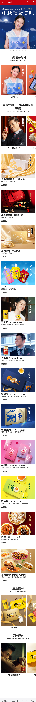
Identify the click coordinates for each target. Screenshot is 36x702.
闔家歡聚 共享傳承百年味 (9, 539)
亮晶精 (12, 501)
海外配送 (24, 700)
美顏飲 (13, 465)
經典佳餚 (13, 537)
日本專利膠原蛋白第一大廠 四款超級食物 (15, 468)
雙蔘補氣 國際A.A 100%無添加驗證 (13, 360)
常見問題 (18, 700)
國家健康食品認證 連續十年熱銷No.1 (13, 325)
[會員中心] (33, 2)
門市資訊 (11, 700)
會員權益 (31, 700)
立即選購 (4, 185)
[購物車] (30, 2)
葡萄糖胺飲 (13, 429)
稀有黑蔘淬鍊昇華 (7, 217)
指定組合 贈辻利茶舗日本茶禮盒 (18, 61)
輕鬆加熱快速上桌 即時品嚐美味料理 (13, 577)
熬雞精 (13, 322)
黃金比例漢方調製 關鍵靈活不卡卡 (12, 432)
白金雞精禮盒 (13, 179)
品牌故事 (4, 700)
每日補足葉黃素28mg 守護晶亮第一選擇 (14, 503)
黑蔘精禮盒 (12, 215)
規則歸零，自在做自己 (8, 289)
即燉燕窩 (11, 250)
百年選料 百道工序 (7, 253)
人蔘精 (13, 358)
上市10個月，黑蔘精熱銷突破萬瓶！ (18, 111)
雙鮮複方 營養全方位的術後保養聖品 (13, 396)
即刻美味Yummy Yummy (13, 575)
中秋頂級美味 (18, 57)
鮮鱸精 (13, 393)
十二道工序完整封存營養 (9, 182)
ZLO (3, 286)
